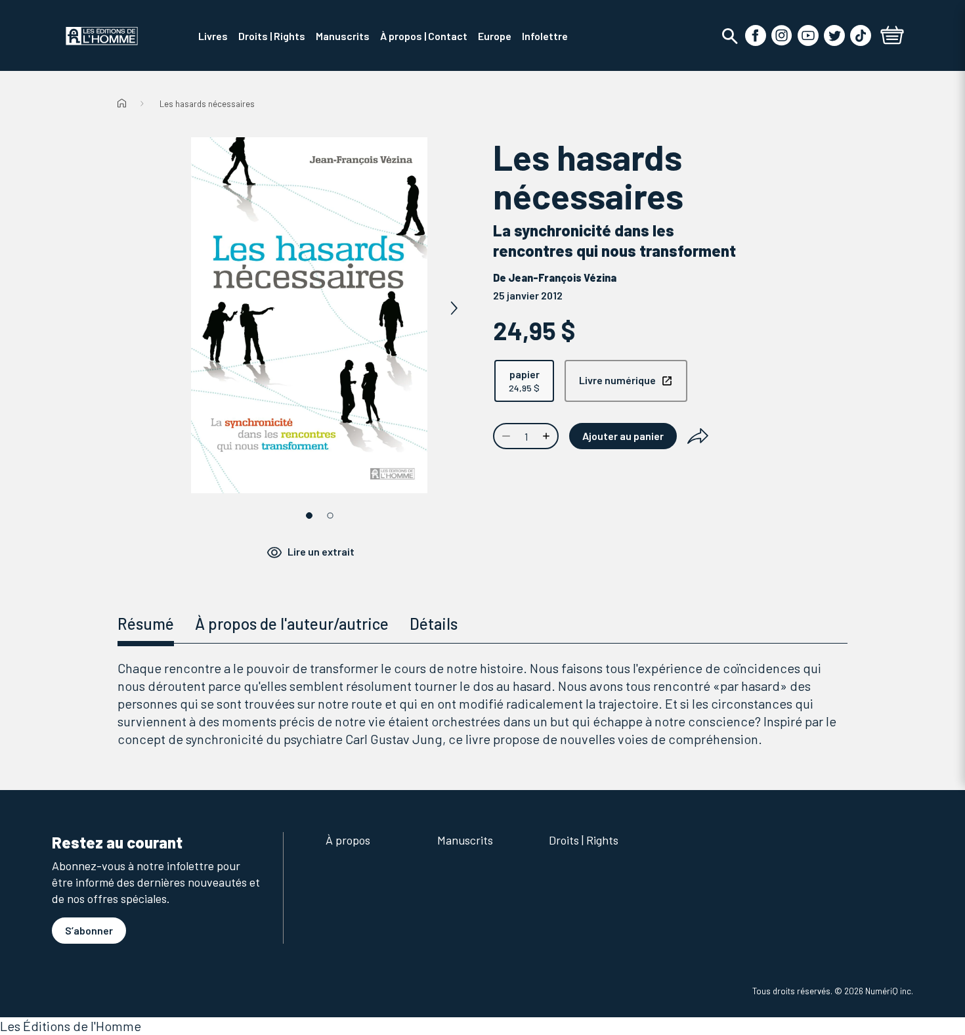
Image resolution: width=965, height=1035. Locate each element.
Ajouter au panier (623, 435)
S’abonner (89, 930)
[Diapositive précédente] (165, 308)
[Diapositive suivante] (453, 308)
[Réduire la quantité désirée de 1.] (504, 436)
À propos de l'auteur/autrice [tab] (292, 623)
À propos (348, 840)
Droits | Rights (583, 840)
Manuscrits (465, 840)
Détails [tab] (434, 623)
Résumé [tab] (146, 623)
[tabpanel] (482, 703)
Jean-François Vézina (562, 277)
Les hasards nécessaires (207, 104)
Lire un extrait (321, 551)
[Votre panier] (892, 37)
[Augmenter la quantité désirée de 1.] (547, 436)
